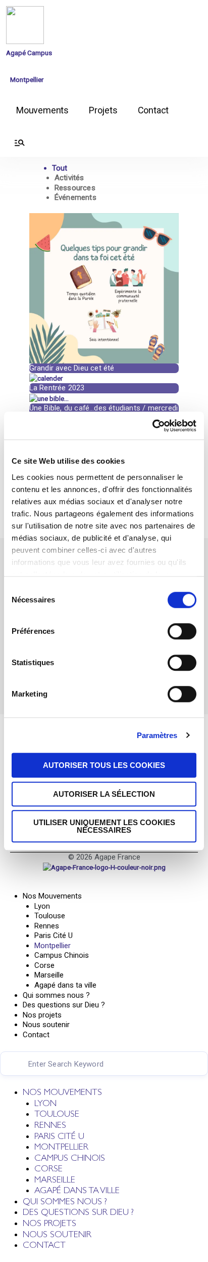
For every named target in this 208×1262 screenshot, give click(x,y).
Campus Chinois (61, 955)
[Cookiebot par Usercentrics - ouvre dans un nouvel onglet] (152, 425)
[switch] (182, 631)
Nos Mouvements (52, 896)
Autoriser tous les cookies (104, 765)
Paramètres (157, 735)
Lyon (42, 906)
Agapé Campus (29, 53)
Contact (153, 110)
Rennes (46, 925)
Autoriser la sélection (104, 794)
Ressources (75, 187)
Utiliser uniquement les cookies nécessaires (104, 826)
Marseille (49, 975)
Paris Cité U (53, 935)
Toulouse (49, 915)
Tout (60, 168)
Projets (103, 110)
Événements (75, 197)
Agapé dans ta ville (65, 985)
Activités (69, 177)
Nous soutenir (46, 1024)
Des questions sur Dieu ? (64, 1004)
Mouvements (42, 110)
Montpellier (27, 79)
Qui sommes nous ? (56, 995)
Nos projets (42, 1015)
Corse (44, 965)
